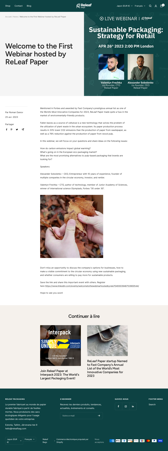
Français (139, 6)
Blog (29, 5)
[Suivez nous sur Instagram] (125, 406)
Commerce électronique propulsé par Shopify (72, 440)
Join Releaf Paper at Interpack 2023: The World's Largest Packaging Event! (59, 374)
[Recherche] (150, 6)
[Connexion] (156, 6)
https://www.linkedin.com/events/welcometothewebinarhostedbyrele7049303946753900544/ (92, 286)
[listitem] (6, 129)
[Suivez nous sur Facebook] (118, 406)
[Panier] (161, 6)
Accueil (8, 17)
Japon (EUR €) (123, 6)
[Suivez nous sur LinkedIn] (132, 406)
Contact (19, 5)
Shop (7, 5)
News (15, 17)
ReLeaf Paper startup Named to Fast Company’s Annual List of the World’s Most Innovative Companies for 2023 (107, 368)
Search (152, 404)
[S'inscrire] (99, 416)
